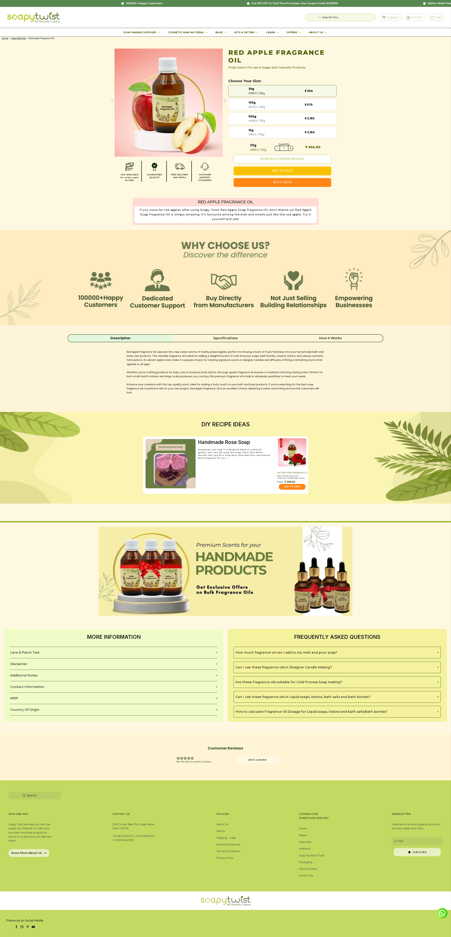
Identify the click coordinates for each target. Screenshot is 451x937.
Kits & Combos (308, 868)
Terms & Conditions (228, 851)
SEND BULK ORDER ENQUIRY (282, 159)
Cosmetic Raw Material (186, 32)
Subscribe (420, 852)
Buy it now (282, 182)
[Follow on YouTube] (33, 927)
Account (415, 17)
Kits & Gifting (244, 32)
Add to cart (282, 170)
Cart (437, 17)
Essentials (305, 842)
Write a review (257, 760)
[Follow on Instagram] (22, 927)
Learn (270, 32)
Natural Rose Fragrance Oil (293, 473)
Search (221, 831)
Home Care (306, 875)
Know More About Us (26, 853)
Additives (304, 848)
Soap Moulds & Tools (311, 855)
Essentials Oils (18, 38)
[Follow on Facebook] (16, 927)
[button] (120, 338)
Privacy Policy (225, 858)
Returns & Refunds (228, 844)
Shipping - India (226, 837)
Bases (303, 835)
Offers (292, 32)
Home (5, 38)
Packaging (305, 862)
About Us (316, 32)
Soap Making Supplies (139, 32)
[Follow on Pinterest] (27, 927)
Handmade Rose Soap (224, 442)
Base (219, 32)
